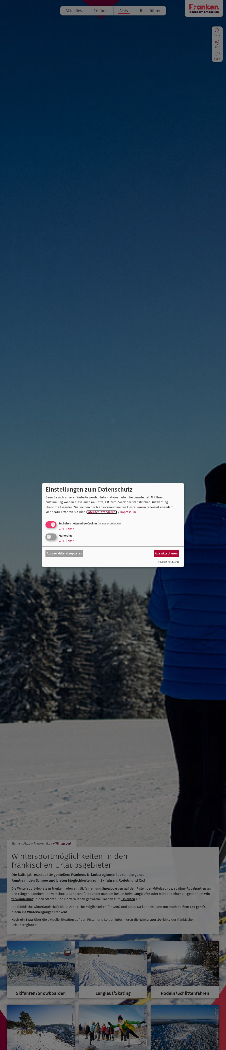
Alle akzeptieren (166, 553)
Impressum (128, 512)
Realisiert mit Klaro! (168, 561)
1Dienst (66, 529)
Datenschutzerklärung (101, 512)
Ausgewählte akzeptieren (64, 553)
